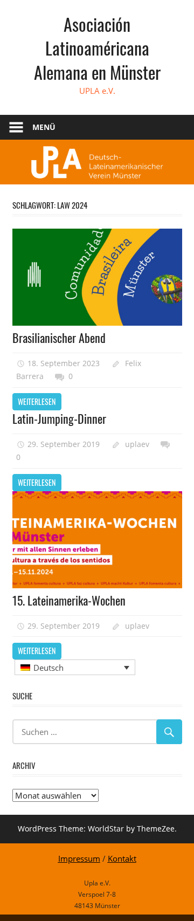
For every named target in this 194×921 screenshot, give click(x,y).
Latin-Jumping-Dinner (59, 418)
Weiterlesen (37, 401)
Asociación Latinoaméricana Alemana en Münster (97, 48)
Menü (44, 127)
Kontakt (122, 858)
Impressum (79, 858)
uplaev (137, 444)
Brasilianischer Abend (59, 337)
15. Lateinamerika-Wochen (69, 600)
